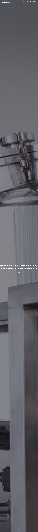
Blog (30, 1)
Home (23, 1)
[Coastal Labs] (6, 2)
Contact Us (34, 1)
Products (26, 1)
